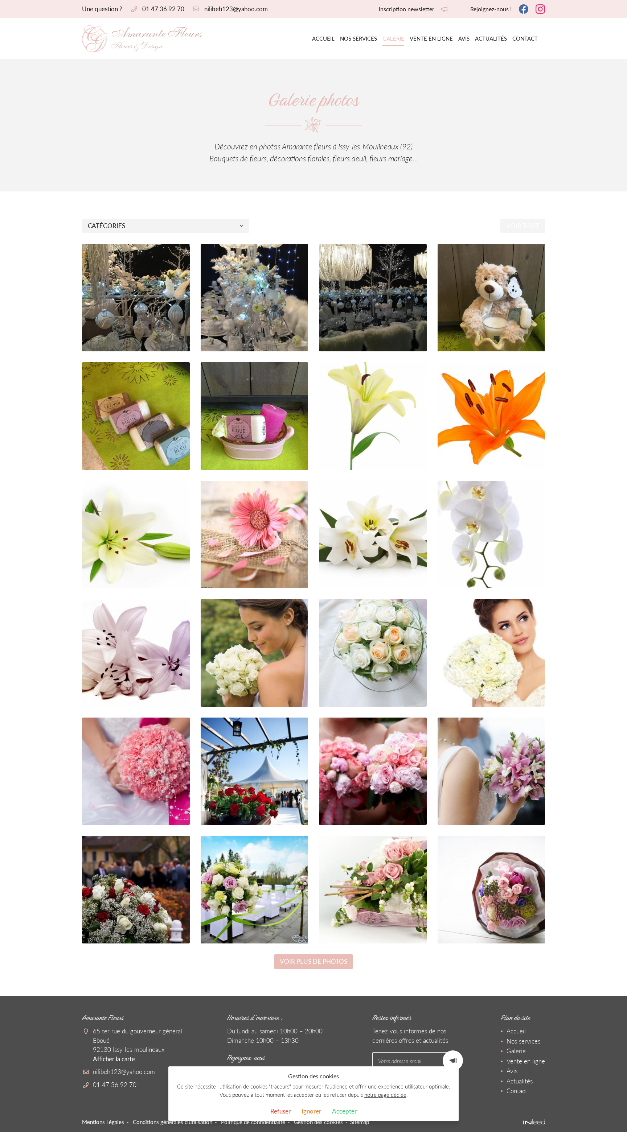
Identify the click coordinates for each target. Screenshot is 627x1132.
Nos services (358, 38)
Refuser (280, 1111)
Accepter (344, 1111)
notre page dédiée (385, 1094)
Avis (464, 38)
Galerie (393, 38)
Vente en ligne (431, 38)
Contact (525, 38)
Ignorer (311, 1111)
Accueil (323, 38)
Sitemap (359, 1122)
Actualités (491, 38)
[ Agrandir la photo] (136, 298)
